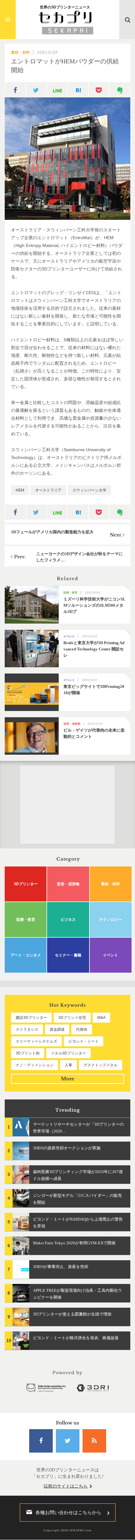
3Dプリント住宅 (72, 1017)
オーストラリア (48, 490)
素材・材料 (20, 52)
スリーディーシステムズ (36, 1041)
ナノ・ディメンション (34, 1065)
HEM (20, 490)
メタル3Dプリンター (68, 1053)
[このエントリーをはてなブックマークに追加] (78, 89)
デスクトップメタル (100, 1065)
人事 (68, 1065)
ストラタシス (27, 1029)
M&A (101, 1017)
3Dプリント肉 (28, 1053)
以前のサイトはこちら (66, 1486)
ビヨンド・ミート (83, 1041)
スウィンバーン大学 (89, 490)
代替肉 (81, 1029)
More (67, 1079)
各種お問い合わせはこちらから (68, 1512)
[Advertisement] (67, 805)
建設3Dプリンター (31, 1017)
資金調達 (57, 1029)
